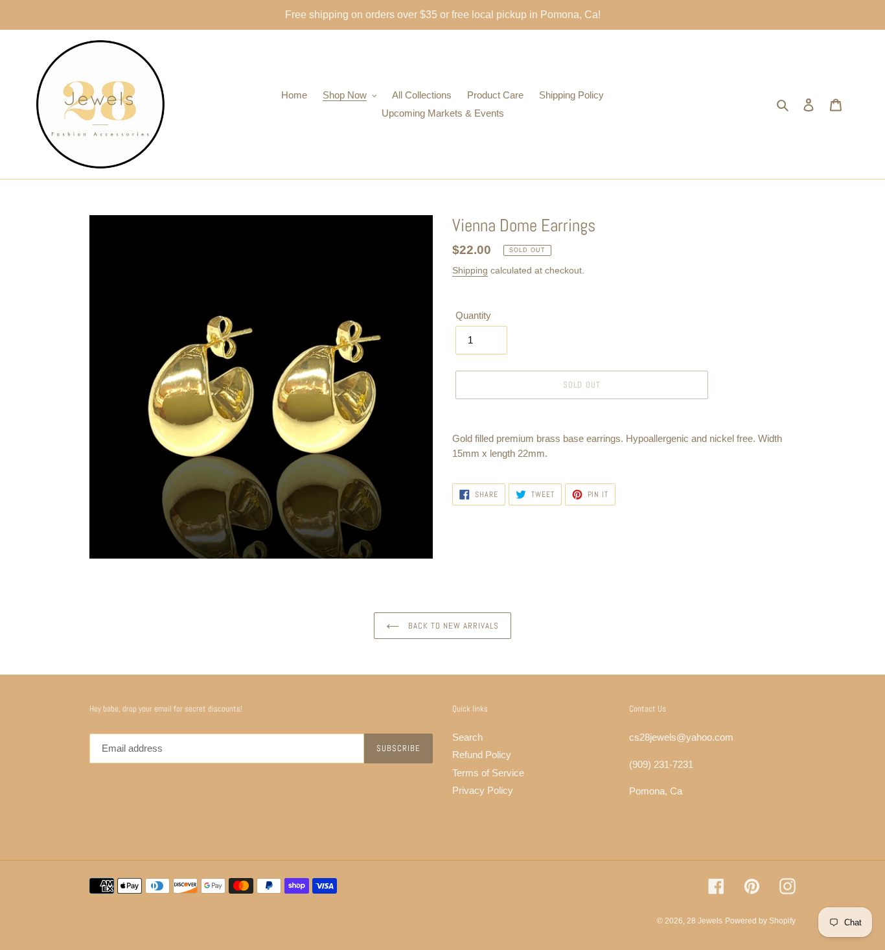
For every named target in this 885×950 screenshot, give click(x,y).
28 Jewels (704, 920)
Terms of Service (488, 772)
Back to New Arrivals (453, 625)
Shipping (470, 270)
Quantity (473, 315)
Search (467, 737)
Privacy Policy (482, 790)
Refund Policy (481, 754)
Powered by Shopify (760, 920)
